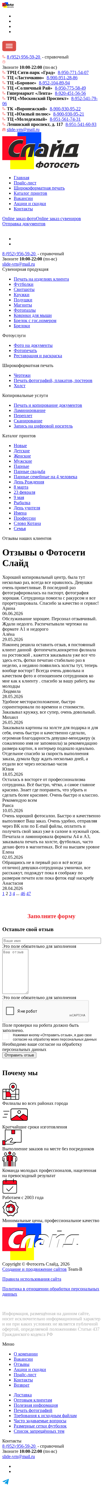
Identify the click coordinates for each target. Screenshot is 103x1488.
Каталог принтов (30, 193)
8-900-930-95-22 (65, 108)
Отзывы (21, 1364)
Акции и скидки (30, 203)
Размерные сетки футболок (40, 1425)
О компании (26, 1353)
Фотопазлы (25, 310)
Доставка (23, 1394)
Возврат (21, 1385)
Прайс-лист (25, 182)
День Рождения (29, 481)
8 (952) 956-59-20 (24, 56)
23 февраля (24, 492)
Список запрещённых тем (39, 1431)
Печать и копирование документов (48, 405)
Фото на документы (33, 345)
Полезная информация (36, 1405)
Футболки (23, 284)
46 (23, 893)
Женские (22, 455)
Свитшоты (24, 289)
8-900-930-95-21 (68, 113)
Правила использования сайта (31, 1279)
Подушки (23, 299)
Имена (20, 513)
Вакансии (23, 198)
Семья (20, 528)
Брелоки (22, 325)
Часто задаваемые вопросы (40, 1420)
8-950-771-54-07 (73, 72)
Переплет (23, 415)
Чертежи (22, 375)
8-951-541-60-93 (81, 124)
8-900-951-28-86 (62, 77)
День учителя (27, 507)
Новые (20, 445)
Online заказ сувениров (58, 218)
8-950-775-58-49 (70, 88)
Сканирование (28, 420)
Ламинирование (29, 410)
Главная (21, 177)
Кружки (21, 294)
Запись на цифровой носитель (43, 425)
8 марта (21, 487)
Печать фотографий (33, 1410)
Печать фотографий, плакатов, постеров (53, 380)
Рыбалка (22, 502)
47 (28, 893)
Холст (19, 385)
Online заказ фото (19, 218)
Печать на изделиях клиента (41, 279)
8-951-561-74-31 (65, 119)
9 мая (19, 497)
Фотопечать (25, 350)
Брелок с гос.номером (35, 320)
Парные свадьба (29, 471)
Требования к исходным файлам (45, 1415)
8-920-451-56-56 (70, 93)
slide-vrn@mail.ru (23, 129)
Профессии (25, 518)
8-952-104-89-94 (54, 82)
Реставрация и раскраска (38, 355)
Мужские (23, 461)
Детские (22, 450)
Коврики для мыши (33, 315)
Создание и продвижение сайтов (34, 1269)
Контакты (23, 208)
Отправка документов (23, 223)
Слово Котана (27, 523)
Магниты (23, 304)
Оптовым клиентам (33, 1400)
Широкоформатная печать (39, 188)
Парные (21, 466)
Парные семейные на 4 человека (45, 476)
